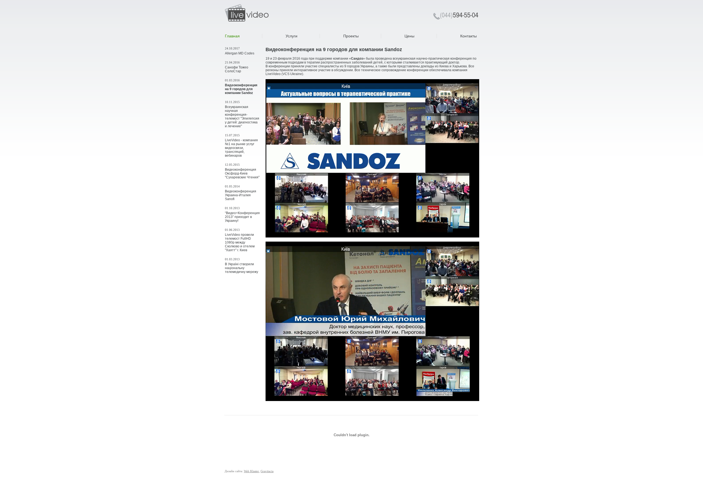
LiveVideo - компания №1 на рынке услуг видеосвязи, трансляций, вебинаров (241, 147)
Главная (232, 36)
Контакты (468, 36)
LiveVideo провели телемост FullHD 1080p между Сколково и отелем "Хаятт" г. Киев (240, 242)
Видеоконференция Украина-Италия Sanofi (240, 195)
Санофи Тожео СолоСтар (236, 69)
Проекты (351, 36)
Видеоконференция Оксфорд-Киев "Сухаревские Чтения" (242, 173)
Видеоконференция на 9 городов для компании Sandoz (241, 89)
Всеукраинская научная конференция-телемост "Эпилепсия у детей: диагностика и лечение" (242, 116)
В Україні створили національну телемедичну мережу (241, 268)
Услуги (291, 36)
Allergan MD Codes (239, 53)
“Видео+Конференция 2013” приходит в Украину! (242, 217)
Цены (409, 36)
